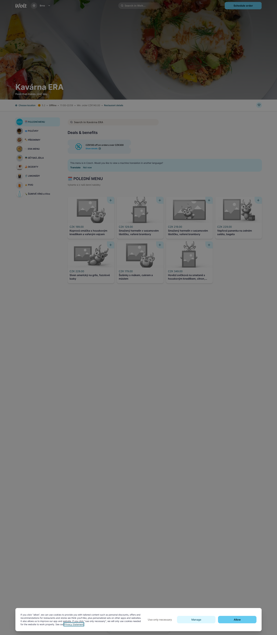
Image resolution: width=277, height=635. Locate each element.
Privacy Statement (74, 624)
